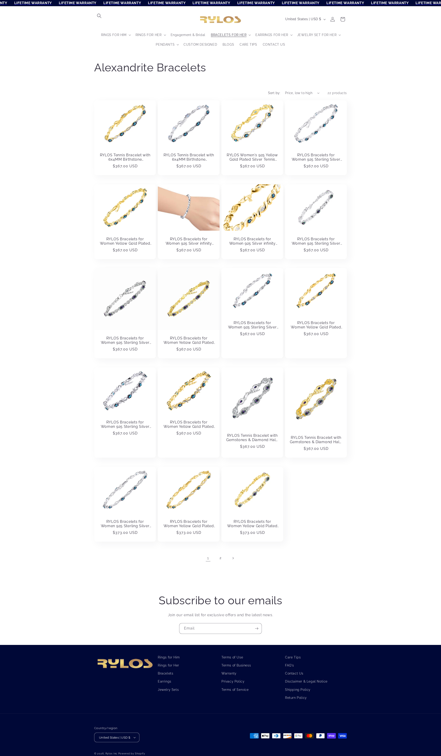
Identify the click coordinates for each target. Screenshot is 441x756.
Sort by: (274, 93)
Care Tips (293, 657)
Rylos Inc (111, 753)
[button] (99, 16)
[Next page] (233, 558)
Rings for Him (169, 657)
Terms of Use (232, 657)
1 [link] (208, 558)
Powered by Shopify (131, 753)
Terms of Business (236, 665)
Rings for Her (168, 665)
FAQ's (289, 665)
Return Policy (296, 698)
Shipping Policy (298, 689)
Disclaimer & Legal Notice (306, 681)
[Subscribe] (257, 628)
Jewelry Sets (168, 689)
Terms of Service (235, 689)
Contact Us (294, 673)
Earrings (164, 681)
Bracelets (165, 673)
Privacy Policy (232, 681)
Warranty (229, 673)
